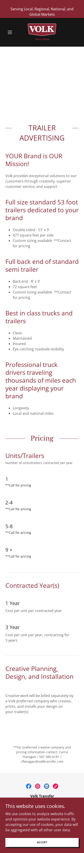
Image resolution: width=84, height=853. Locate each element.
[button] (10, 32)
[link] (42, 32)
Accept (42, 842)
